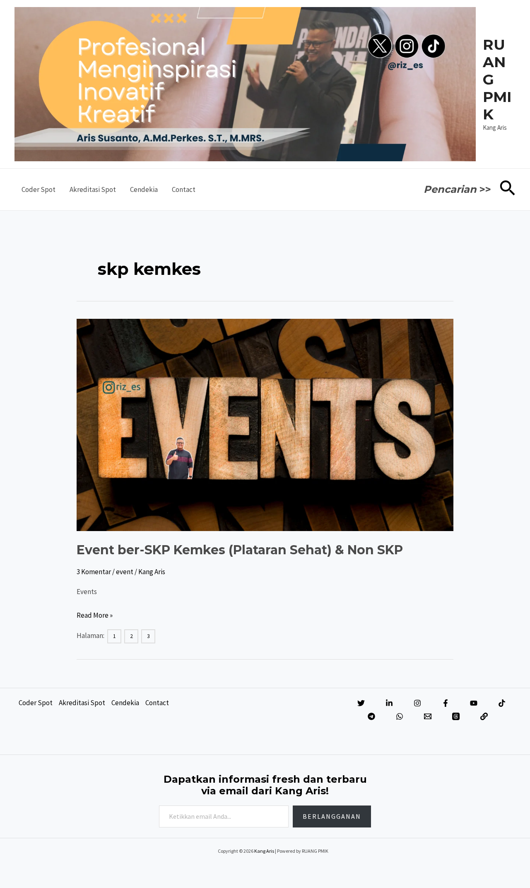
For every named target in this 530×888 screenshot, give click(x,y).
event (124, 571)
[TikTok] (502, 703)
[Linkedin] (389, 703)
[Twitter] (361, 703)
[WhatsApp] (399, 716)
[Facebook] (445, 703)
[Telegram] (371, 716)
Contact (183, 189)
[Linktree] (484, 716)
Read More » (95, 616)
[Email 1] (427, 716)
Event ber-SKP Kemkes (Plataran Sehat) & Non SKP (240, 550)
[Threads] (456, 716)
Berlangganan (332, 816)
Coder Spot (38, 189)
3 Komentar (94, 571)
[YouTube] (473, 703)
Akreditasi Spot (93, 189)
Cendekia (144, 189)
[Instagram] (417, 703)
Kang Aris (264, 851)
